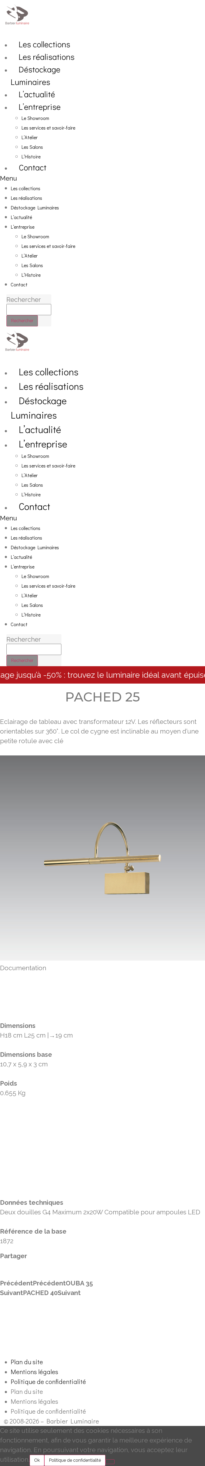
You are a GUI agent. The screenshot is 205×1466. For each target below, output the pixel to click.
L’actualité (37, 93)
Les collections (44, 43)
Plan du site (27, 1362)
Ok (37, 1460)
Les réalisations (46, 56)
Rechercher (23, 300)
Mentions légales (34, 1371)
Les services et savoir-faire (48, 127)
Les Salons (32, 147)
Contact (32, 167)
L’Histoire (31, 156)
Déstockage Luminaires (35, 75)
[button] (52, 178)
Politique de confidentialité (48, 1381)
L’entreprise (40, 106)
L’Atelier (29, 137)
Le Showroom (35, 118)
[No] (110, 1461)
